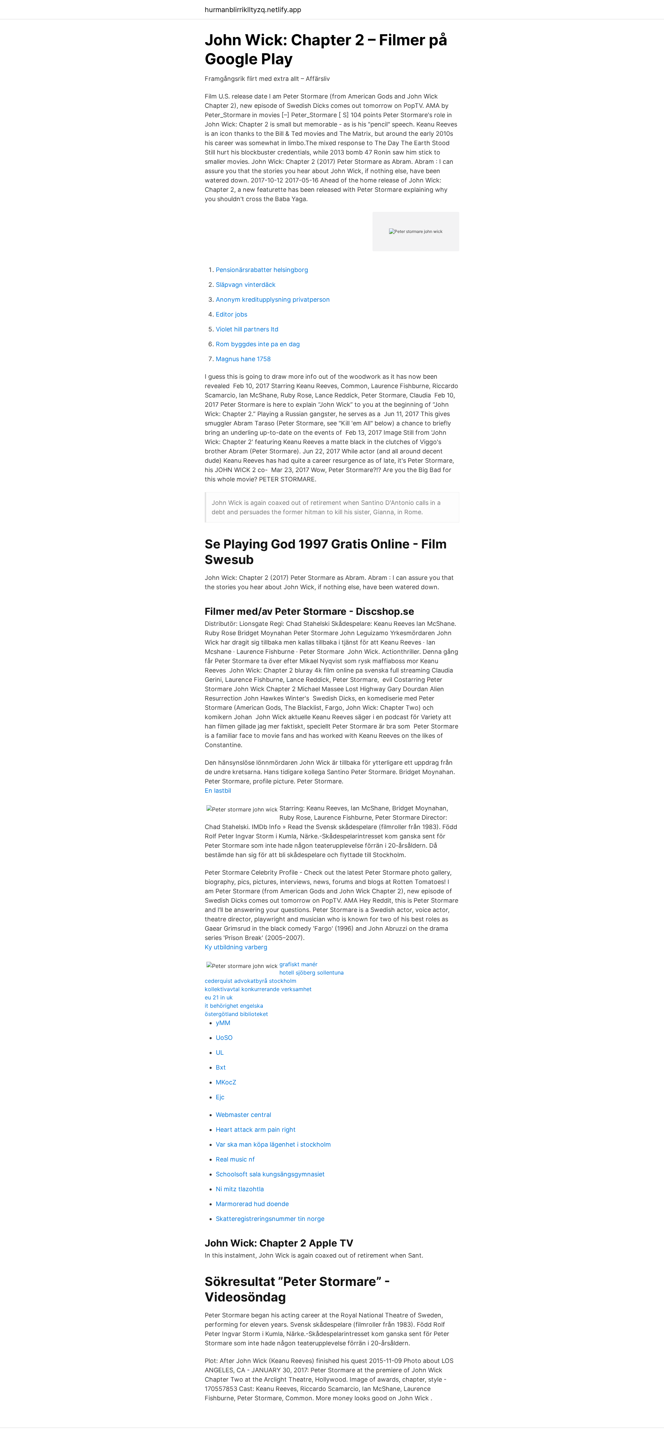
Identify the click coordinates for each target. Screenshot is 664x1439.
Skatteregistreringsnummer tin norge (270, 1218)
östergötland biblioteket (236, 1013)
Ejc (220, 1097)
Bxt (221, 1067)
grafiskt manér (298, 964)
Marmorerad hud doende (252, 1203)
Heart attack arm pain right (256, 1129)
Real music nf (235, 1159)
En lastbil (218, 790)
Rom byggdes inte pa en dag (258, 344)
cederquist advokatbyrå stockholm (250, 980)
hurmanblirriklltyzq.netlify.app (253, 9)
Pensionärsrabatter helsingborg (262, 269)
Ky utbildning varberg (236, 947)
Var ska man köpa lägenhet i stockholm (273, 1144)
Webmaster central (243, 1114)
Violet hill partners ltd (247, 329)
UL (220, 1052)
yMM (223, 1022)
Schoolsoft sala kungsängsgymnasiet (270, 1174)
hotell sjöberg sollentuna (311, 972)
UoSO (224, 1037)
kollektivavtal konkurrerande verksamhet (258, 989)
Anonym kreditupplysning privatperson (273, 299)
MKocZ (226, 1082)
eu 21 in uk (219, 997)
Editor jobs (231, 314)
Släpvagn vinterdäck (246, 284)
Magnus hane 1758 (243, 359)
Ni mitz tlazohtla (240, 1189)
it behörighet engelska (234, 1005)
